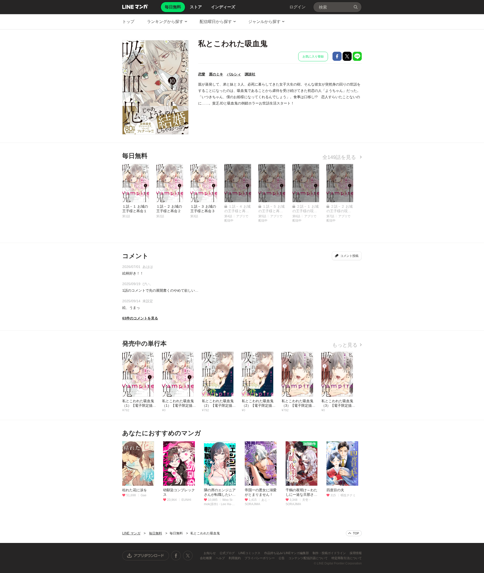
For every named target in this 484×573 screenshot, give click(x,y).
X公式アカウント (188, 555)
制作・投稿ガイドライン (330, 553)
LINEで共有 (357, 56)
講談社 (250, 74)
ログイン (297, 7)
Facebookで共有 (337, 56)
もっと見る (344, 345)
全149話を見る (339, 157)
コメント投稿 (349, 256)
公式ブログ (227, 553)
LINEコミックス (249, 553)
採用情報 (356, 553)
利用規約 (235, 558)
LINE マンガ (135, 6)
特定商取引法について (346, 558)
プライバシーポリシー (260, 558)
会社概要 (206, 558)
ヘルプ (221, 558)
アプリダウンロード (145, 555)
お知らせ (210, 553)
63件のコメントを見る (140, 318)
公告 (282, 558)
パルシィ (234, 74)
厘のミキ (216, 74)
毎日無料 (155, 533)
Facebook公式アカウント (176, 555)
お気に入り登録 (313, 56)
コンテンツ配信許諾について (308, 558)
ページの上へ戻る (354, 533)
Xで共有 (347, 56)
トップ (128, 21)
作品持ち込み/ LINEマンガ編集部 (287, 553)
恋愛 (201, 74)
